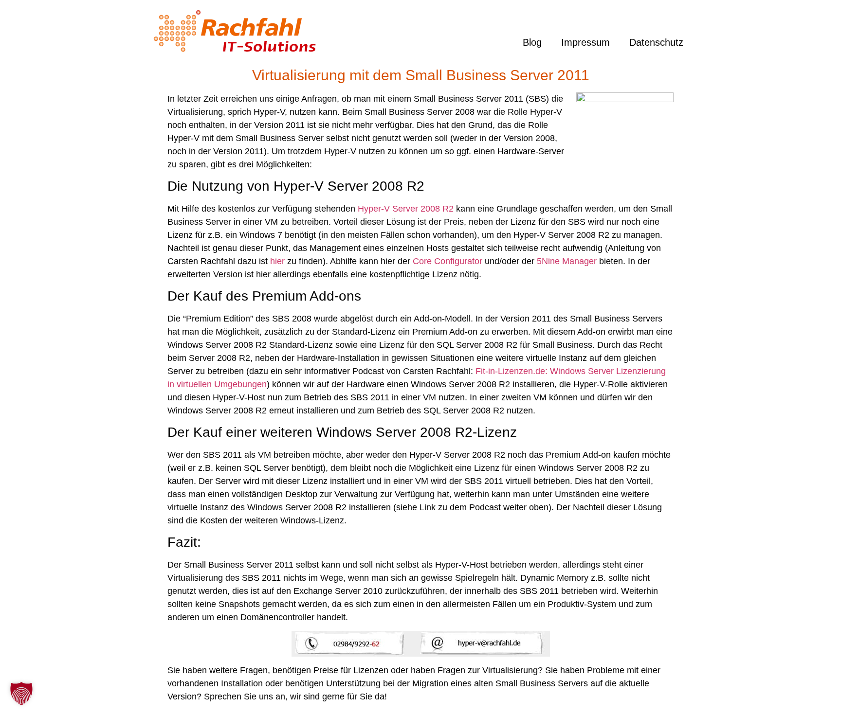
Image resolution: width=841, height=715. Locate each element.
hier (277, 261)
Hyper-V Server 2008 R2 (406, 209)
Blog (532, 42)
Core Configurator (447, 261)
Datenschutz (656, 42)
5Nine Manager (567, 261)
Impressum (585, 42)
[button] (21, 693)
